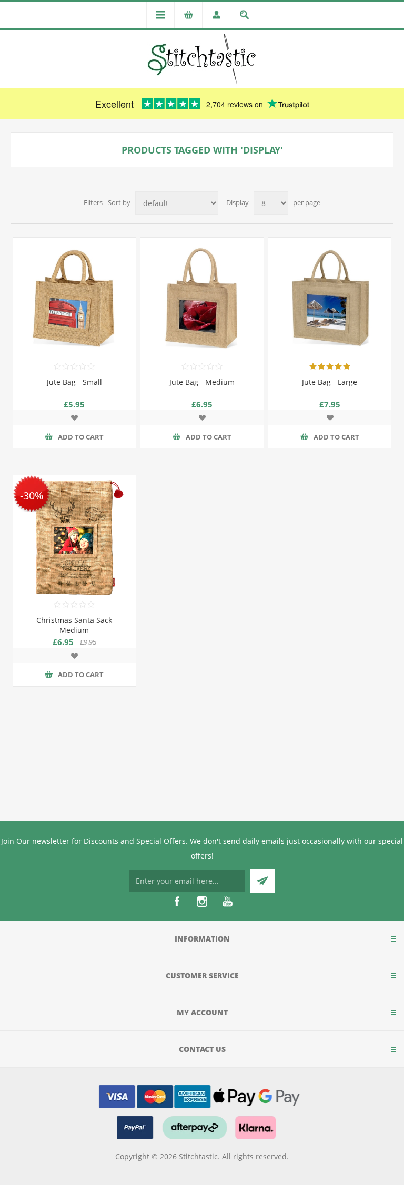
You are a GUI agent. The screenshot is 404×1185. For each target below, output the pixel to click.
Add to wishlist (74, 417)
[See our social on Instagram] (202, 901)
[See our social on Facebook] (176, 901)
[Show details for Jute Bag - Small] (74, 299)
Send (262, 881)
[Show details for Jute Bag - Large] (329, 299)
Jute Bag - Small (74, 382)
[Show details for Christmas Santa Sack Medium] (74, 536)
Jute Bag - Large (329, 382)
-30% (31, 495)
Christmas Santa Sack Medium (74, 625)
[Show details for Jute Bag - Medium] (201, 299)
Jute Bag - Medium (202, 382)
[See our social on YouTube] (227, 901)
